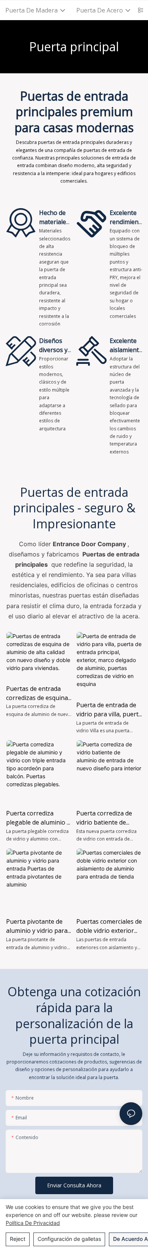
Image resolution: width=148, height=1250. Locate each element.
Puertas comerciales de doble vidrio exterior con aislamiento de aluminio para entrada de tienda (109, 926)
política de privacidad (33, 1223)
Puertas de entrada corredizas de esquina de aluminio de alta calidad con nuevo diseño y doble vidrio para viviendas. (37, 693)
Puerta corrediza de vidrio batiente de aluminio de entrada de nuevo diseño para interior (109, 818)
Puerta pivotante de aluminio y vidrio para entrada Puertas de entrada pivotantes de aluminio (37, 926)
